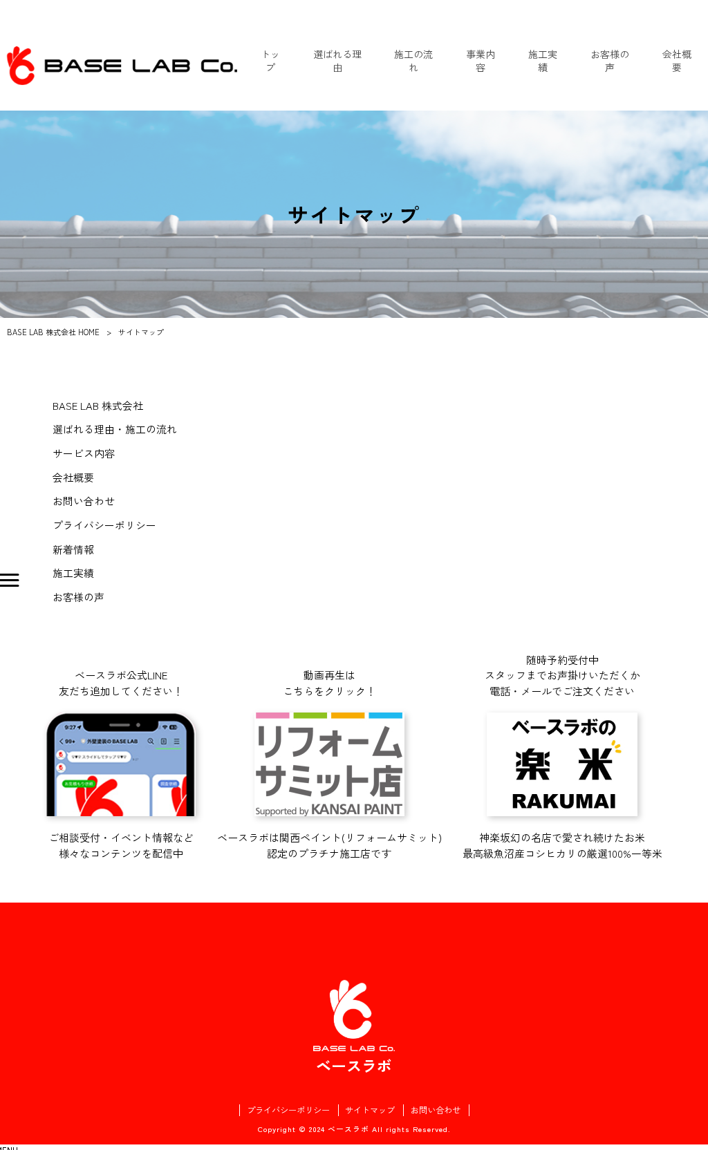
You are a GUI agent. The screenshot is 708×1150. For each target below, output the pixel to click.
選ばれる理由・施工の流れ (115, 429)
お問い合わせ (84, 500)
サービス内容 (84, 453)
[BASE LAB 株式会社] (122, 65)
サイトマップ (370, 1110)
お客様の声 (78, 597)
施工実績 (73, 572)
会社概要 (73, 477)
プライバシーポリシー (104, 525)
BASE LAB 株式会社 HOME (53, 331)
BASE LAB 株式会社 (98, 405)
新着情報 (73, 549)
